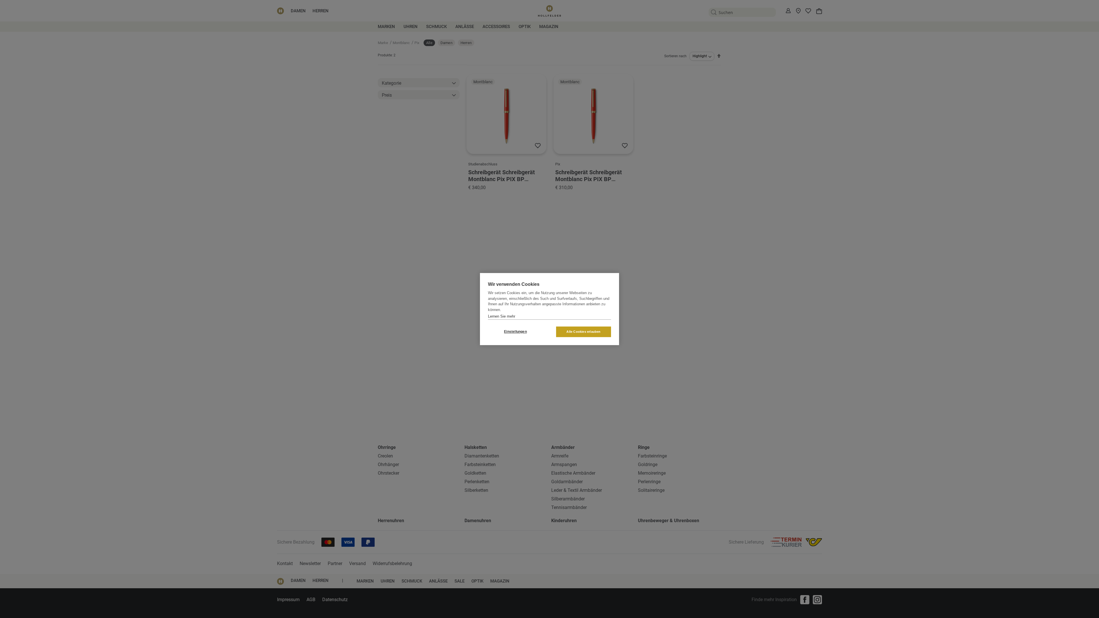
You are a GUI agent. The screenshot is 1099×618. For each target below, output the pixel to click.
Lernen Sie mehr (501, 316)
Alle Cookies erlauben (583, 331)
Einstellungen (515, 332)
